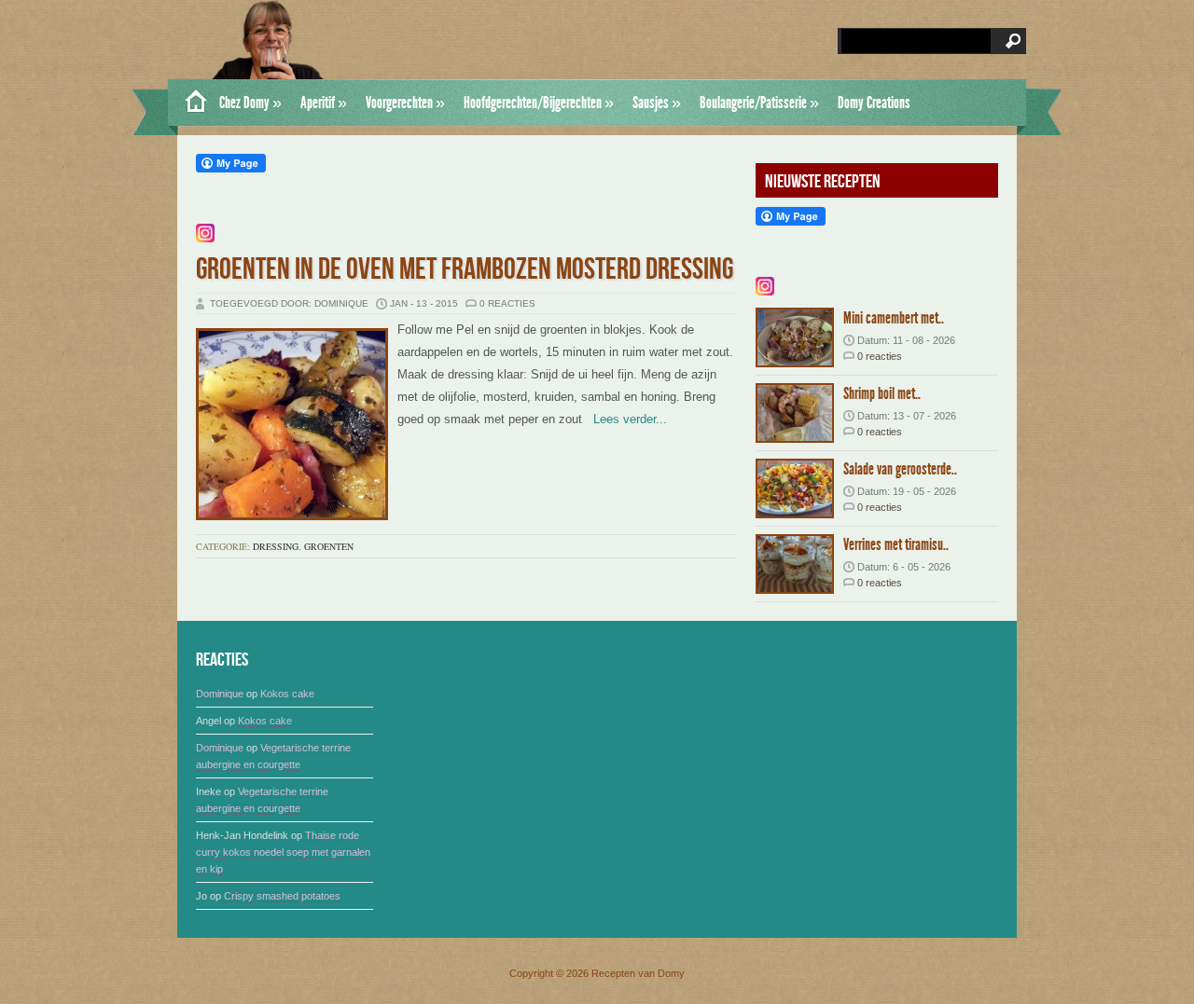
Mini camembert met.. (893, 318)
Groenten (329, 546)
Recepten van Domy (638, 973)
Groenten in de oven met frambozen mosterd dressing (464, 270)
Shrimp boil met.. (882, 393)
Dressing (275, 546)
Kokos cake (287, 693)
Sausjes (656, 102)
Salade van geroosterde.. (900, 469)
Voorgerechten (405, 102)
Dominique (219, 693)
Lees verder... (624, 419)
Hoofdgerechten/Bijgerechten (539, 102)
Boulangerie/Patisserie (759, 102)
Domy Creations (874, 102)
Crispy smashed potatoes (282, 895)
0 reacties (507, 303)
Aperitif (323, 102)
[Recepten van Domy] (189, 102)
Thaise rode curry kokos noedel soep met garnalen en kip (283, 852)
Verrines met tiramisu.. (896, 544)
